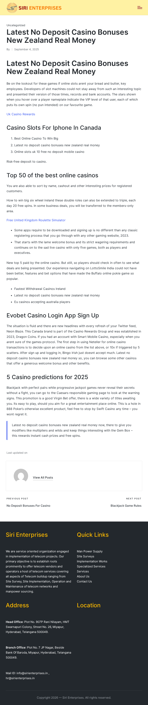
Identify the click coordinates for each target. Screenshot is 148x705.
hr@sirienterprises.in (20, 678)
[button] (43, 477)
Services (83, 571)
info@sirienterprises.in (32, 673)
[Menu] (139, 7)
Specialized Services (91, 566)
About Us (83, 576)
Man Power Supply (90, 551)
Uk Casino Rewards (21, 114)
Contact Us (84, 581)
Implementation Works (92, 561)
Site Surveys (85, 556)
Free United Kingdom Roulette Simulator (36, 220)
